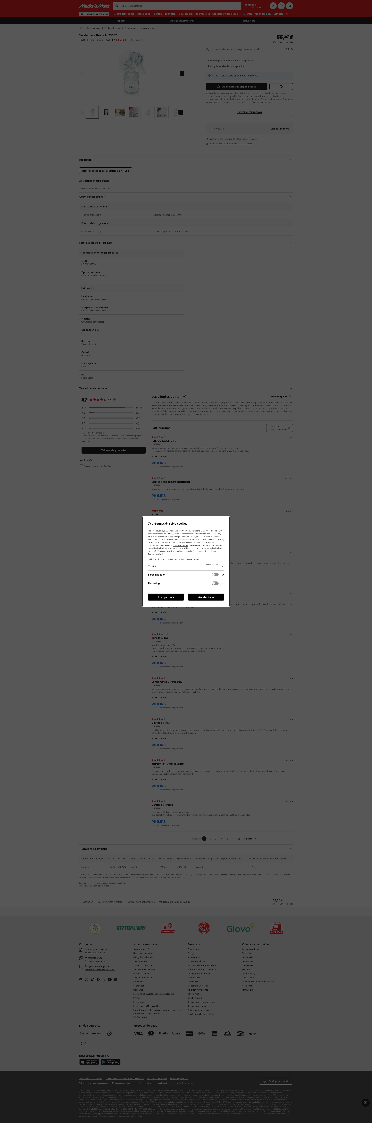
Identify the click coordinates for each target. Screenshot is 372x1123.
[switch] (215, 574)
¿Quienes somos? (173, 559)
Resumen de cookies (190, 559)
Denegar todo (166, 597)
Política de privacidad (156, 559)
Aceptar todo (206, 597)
